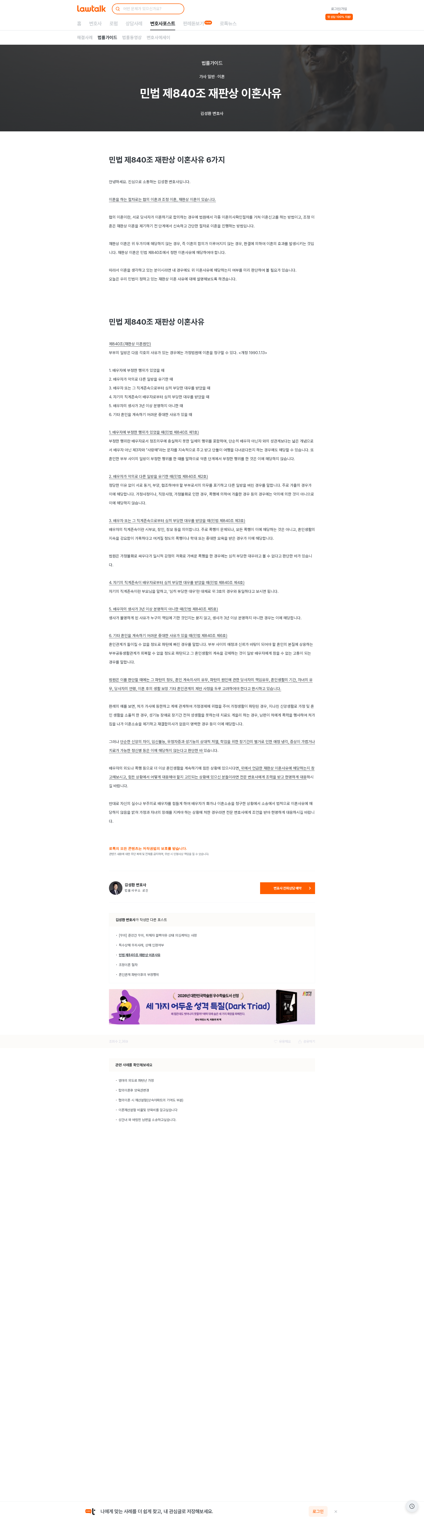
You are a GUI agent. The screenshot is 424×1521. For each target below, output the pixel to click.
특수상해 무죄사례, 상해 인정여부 (141, 945)
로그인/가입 (339, 9)
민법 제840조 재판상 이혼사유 (139, 955)
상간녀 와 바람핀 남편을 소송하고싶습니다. (147, 1120)
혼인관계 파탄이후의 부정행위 (139, 975)
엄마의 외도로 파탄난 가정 (136, 1080)
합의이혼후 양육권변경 (134, 1090)
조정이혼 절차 (128, 965)
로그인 (318, 1511)
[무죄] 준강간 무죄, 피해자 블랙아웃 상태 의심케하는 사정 (158, 935)
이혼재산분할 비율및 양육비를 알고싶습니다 (148, 1110)
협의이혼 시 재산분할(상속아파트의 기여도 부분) (151, 1100)
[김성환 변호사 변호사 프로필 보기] (115, 888)
